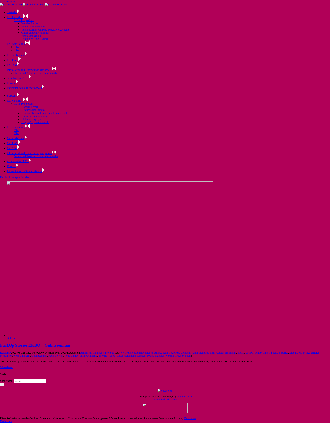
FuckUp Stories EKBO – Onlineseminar (35, 345)
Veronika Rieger (174, 355)
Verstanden (190, 418)
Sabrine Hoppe (107, 355)
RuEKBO (5, 352)
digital (241, 352)
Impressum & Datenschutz (165, 399)
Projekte (109, 352)
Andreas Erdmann (181, 352)
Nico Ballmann (22, 355)
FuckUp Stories (279, 352)
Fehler (258, 352)
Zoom (188, 355)
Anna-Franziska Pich (203, 352)
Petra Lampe (71, 355)
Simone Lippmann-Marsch (130, 355)
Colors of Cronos (185, 396)
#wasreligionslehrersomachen (137, 352)
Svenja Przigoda (155, 355)
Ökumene (98, 352)
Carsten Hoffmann (226, 352)
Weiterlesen (6, 367)
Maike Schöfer (311, 352)
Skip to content (8, 1)
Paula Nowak (55, 355)
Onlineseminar (39, 355)
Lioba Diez (295, 352)
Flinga (266, 352)
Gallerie (11, 338)
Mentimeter (6, 355)
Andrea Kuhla (162, 352)
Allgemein (86, 352)
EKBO (249, 352)
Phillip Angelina (88, 355)
